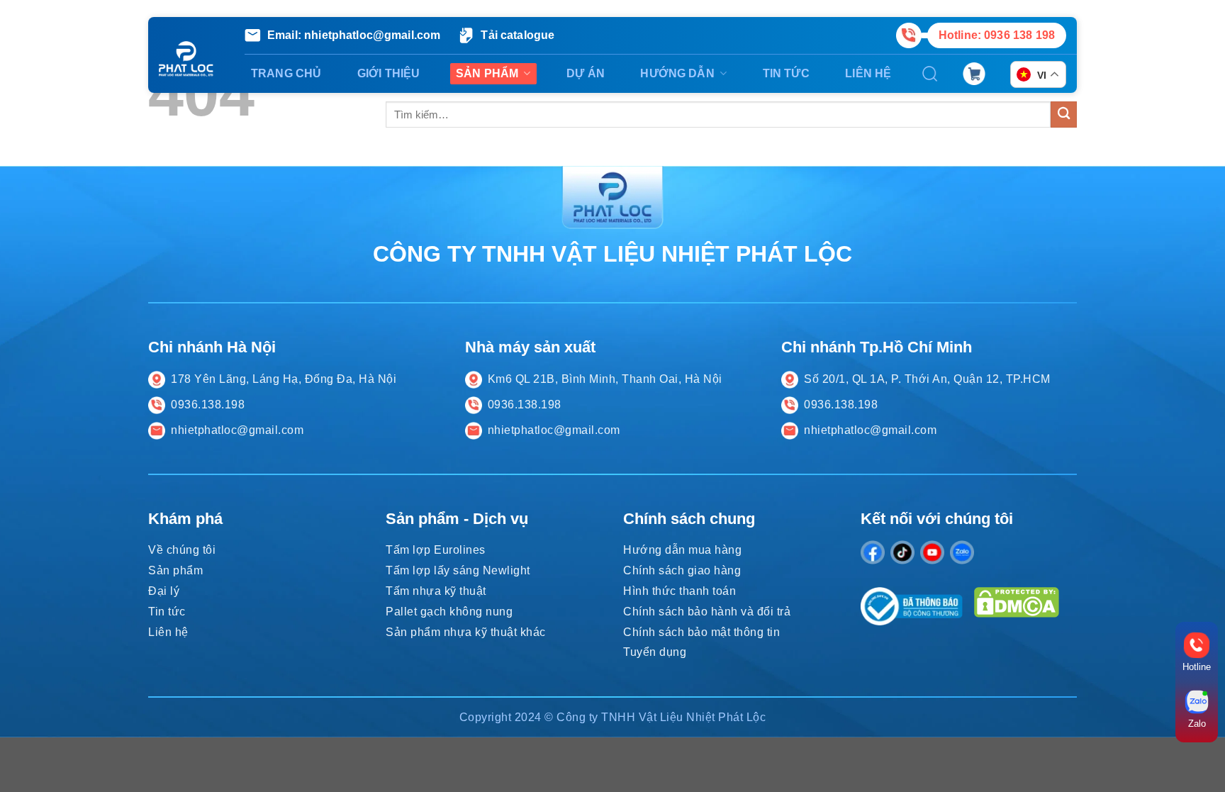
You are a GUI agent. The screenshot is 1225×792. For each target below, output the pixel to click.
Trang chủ (286, 73)
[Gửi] (1064, 114)
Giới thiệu (388, 73)
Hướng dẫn (677, 73)
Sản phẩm (487, 73)
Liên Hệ (868, 73)
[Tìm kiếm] (930, 73)
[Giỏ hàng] (974, 73)
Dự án (585, 73)
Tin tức (786, 73)
